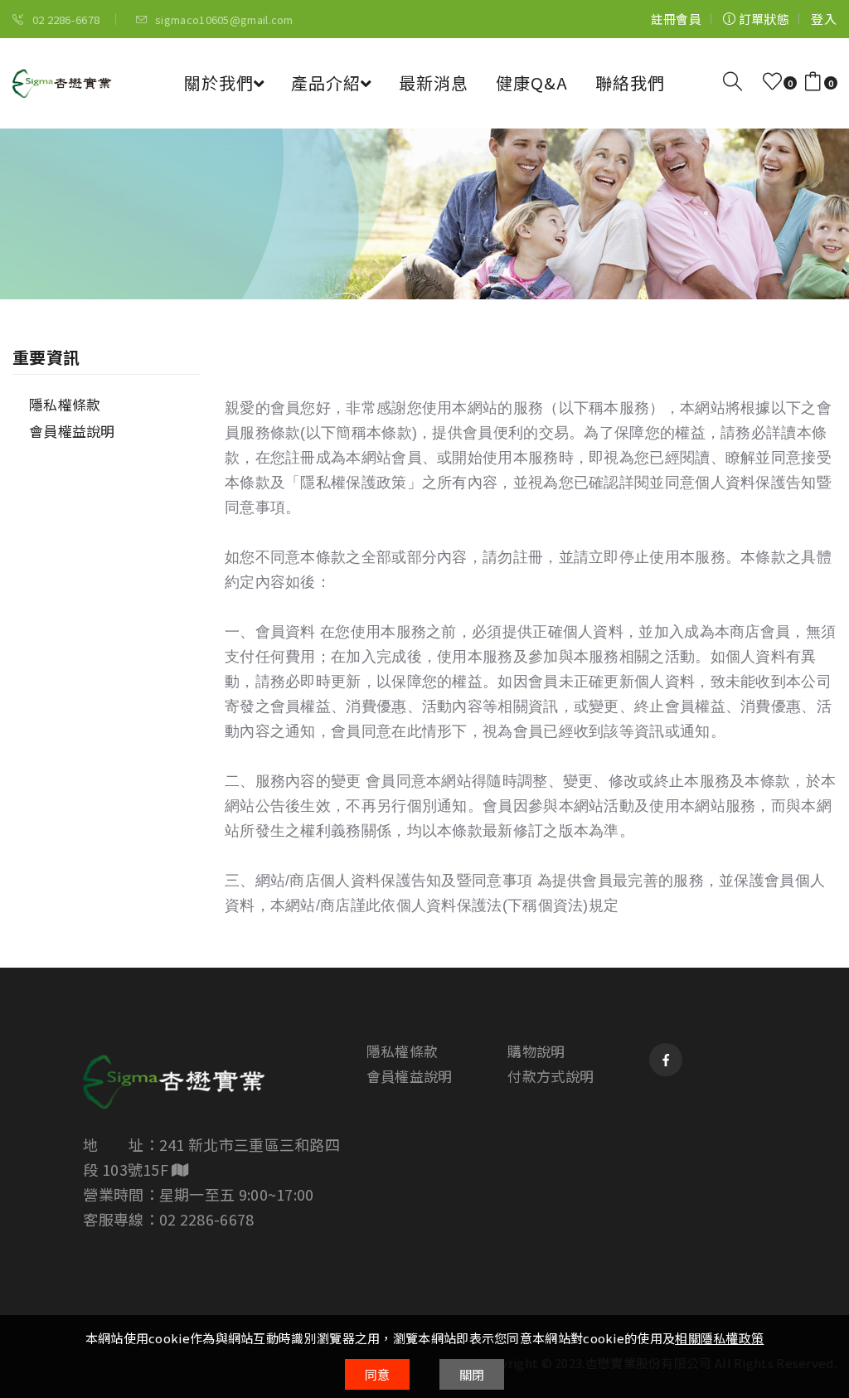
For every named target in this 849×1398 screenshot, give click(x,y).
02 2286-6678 (64, 19)
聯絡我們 (630, 82)
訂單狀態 (762, 18)
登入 (824, 19)
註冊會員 (676, 19)
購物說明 (536, 1051)
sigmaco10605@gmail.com (223, 19)
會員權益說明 (72, 430)
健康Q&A (532, 82)
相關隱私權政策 (719, 1338)
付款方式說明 (550, 1076)
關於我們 (219, 82)
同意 (378, 1374)
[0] (772, 81)
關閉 (472, 1374)
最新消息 (433, 82)
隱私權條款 (65, 404)
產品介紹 (326, 82)
